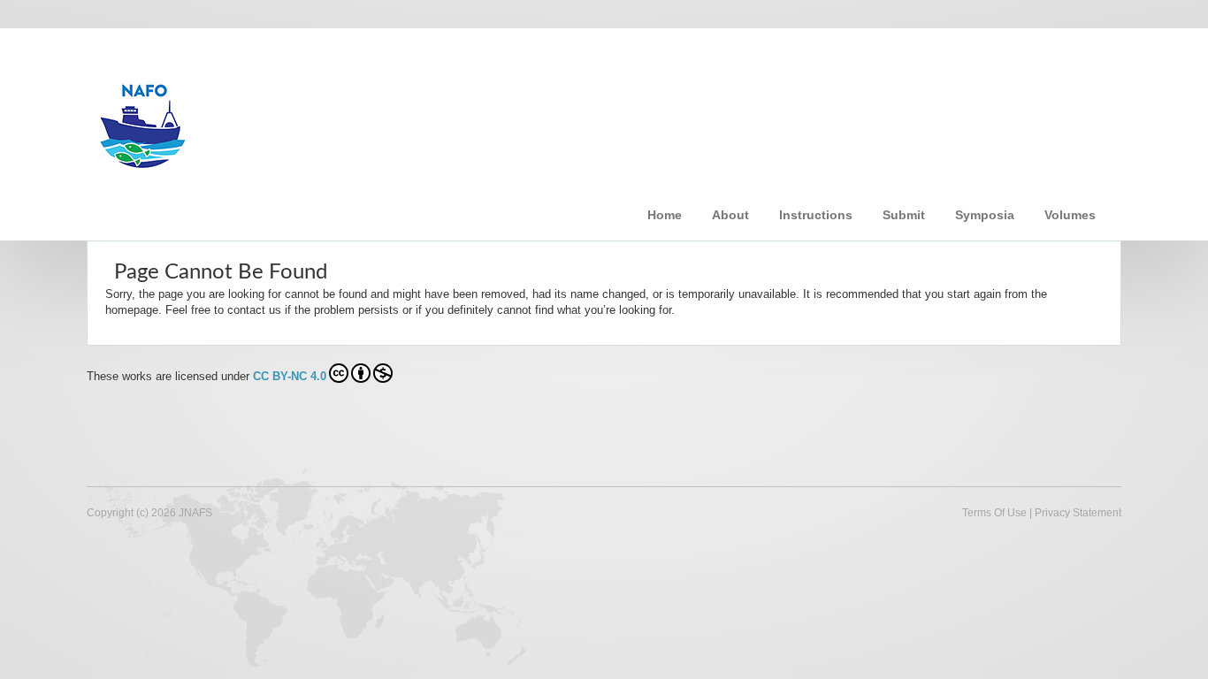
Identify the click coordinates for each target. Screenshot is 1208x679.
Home (664, 215)
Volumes (1070, 215)
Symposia (984, 215)
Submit (904, 215)
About (730, 215)
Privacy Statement (1078, 513)
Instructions (815, 215)
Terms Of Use (994, 513)
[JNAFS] (369, 117)
